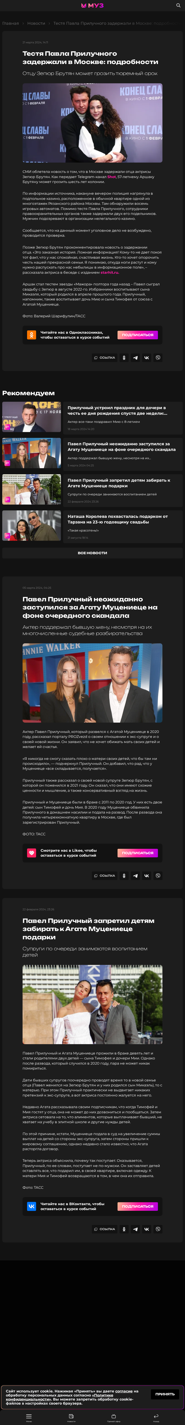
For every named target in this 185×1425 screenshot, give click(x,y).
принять (165, 1394)
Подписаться (137, 335)
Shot (111, 177)
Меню (29, 1421)
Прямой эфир (113, 1421)
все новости (92, 553)
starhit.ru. (110, 272)
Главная (10, 23)
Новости (71, 1421)
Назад (156, 1421)
